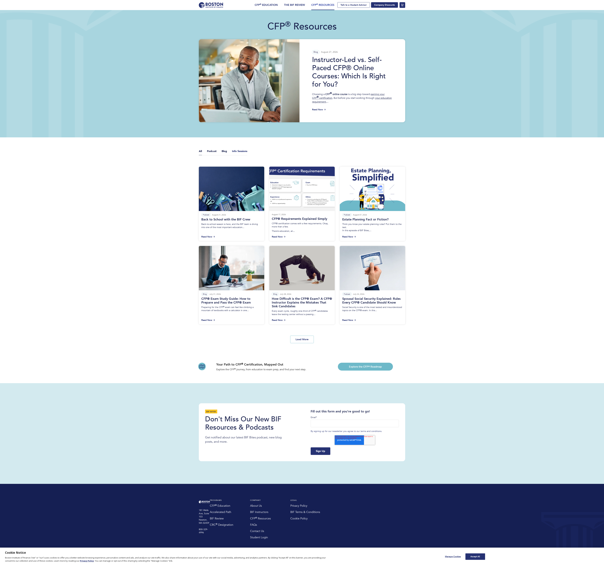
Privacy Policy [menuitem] (298, 506)
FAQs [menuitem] (253, 525)
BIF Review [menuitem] (217, 519)
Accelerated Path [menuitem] (220, 512)
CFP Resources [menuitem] (260, 519)
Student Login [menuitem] (259, 537)
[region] (302, 557)
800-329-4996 (203, 531)
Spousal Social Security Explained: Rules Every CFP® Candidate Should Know (371, 301)
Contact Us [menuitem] (257, 531)
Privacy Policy (87, 560)
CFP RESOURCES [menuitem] (322, 5)
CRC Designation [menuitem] (221, 525)
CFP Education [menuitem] (220, 506)
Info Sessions (239, 151)
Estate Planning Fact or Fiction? (365, 219)
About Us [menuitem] (256, 506)
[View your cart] (402, 5)
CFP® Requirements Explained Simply (299, 219)
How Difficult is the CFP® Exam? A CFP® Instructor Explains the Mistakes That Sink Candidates (302, 302)
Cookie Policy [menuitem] (299, 519)
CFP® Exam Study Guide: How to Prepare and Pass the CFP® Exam (226, 301)
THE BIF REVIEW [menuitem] (294, 5)
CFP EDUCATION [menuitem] (266, 5)
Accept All (475, 556)
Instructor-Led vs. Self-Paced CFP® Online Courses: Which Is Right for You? (349, 72)
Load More (302, 339)
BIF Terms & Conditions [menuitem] (305, 512)
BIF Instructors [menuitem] (259, 512)
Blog (315, 52)
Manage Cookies (453, 556)
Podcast (206, 215)
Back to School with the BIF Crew (225, 219)
